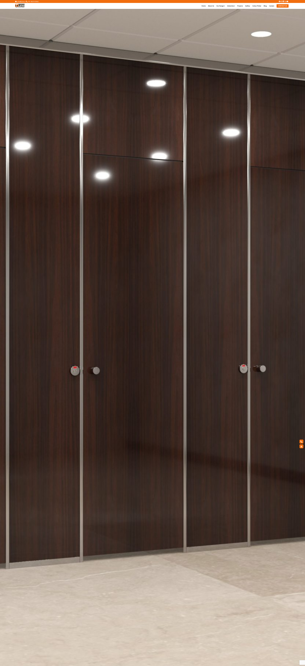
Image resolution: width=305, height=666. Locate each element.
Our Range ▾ (220, 6)
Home (204, 6)
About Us (211, 6)
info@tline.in (21, 1)
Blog (265, 6)
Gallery (247, 6)
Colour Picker (256, 6)
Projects (240, 6)
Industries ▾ (231, 6)
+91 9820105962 (33, 1)
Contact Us (282, 6)
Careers (271, 6)
